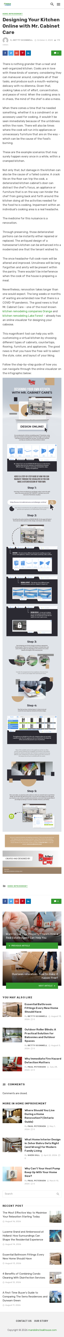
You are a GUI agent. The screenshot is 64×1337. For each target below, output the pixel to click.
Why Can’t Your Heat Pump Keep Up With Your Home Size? (42, 1172)
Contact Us (24, 1321)
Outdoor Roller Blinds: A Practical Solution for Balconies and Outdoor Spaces (40, 1035)
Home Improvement (13, 14)
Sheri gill (34, 1155)
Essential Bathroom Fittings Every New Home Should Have (41, 1008)
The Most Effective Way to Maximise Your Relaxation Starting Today (25, 1214)
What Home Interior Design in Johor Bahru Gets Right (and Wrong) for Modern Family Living (43, 1145)
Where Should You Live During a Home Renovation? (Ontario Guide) (40, 1116)
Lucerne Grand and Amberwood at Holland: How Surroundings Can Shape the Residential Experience (23, 1235)
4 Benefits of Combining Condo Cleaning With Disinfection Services (24, 1275)
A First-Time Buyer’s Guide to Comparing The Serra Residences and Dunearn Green (25, 1296)
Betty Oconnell (23, 40)
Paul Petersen (37, 1067)
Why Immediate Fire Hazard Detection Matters (43, 1060)
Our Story (41, 1321)
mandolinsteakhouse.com (42, 1330)
